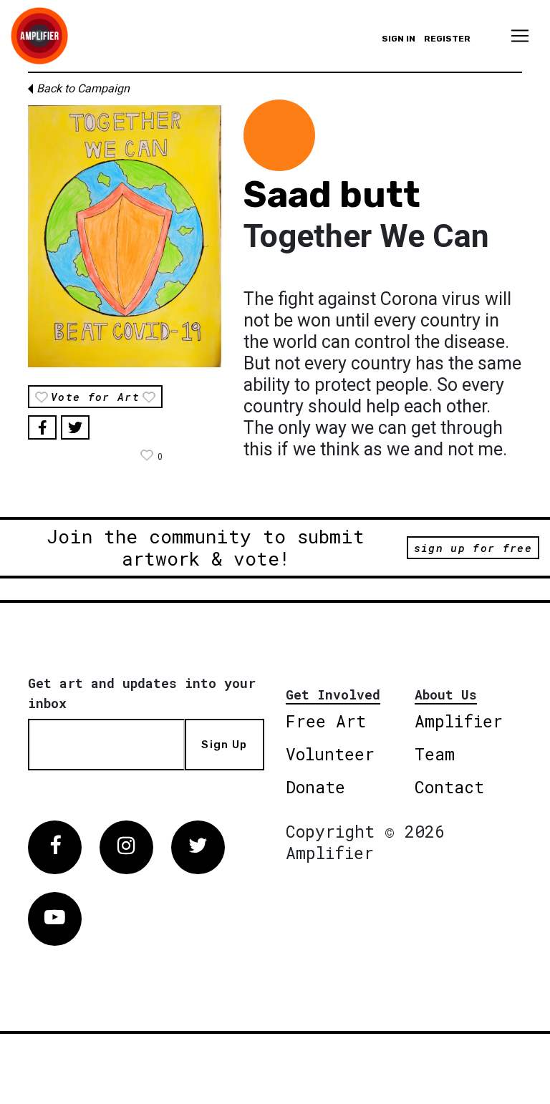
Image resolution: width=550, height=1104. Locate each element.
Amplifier (459, 721)
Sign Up (224, 744)
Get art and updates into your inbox (142, 693)
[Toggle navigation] (520, 35)
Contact (449, 787)
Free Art (326, 721)
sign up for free (473, 548)
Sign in (398, 39)
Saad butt (331, 194)
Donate (315, 787)
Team (435, 754)
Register (447, 39)
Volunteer (330, 754)
